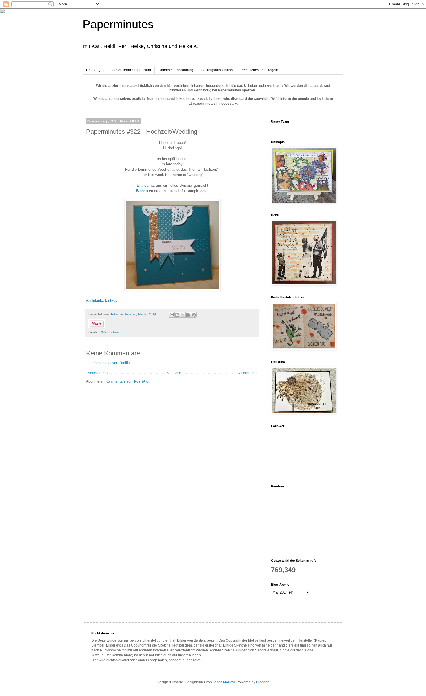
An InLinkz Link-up (101, 300)
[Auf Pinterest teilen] (194, 315)
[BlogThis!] (177, 315)
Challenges (95, 70)
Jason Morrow (224, 682)
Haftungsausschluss (217, 70)
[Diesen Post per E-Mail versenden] (172, 315)
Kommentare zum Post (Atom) (128, 381)
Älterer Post (248, 373)
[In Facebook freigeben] (188, 315)
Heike (114, 314)
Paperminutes (118, 24)
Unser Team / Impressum (131, 70)
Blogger (262, 682)
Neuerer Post (98, 373)
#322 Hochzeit (109, 332)
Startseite (173, 373)
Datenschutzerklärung (176, 70)
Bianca (142, 185)
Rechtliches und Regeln (259, 70)
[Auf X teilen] (183, 315)
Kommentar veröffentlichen (114, 363)
